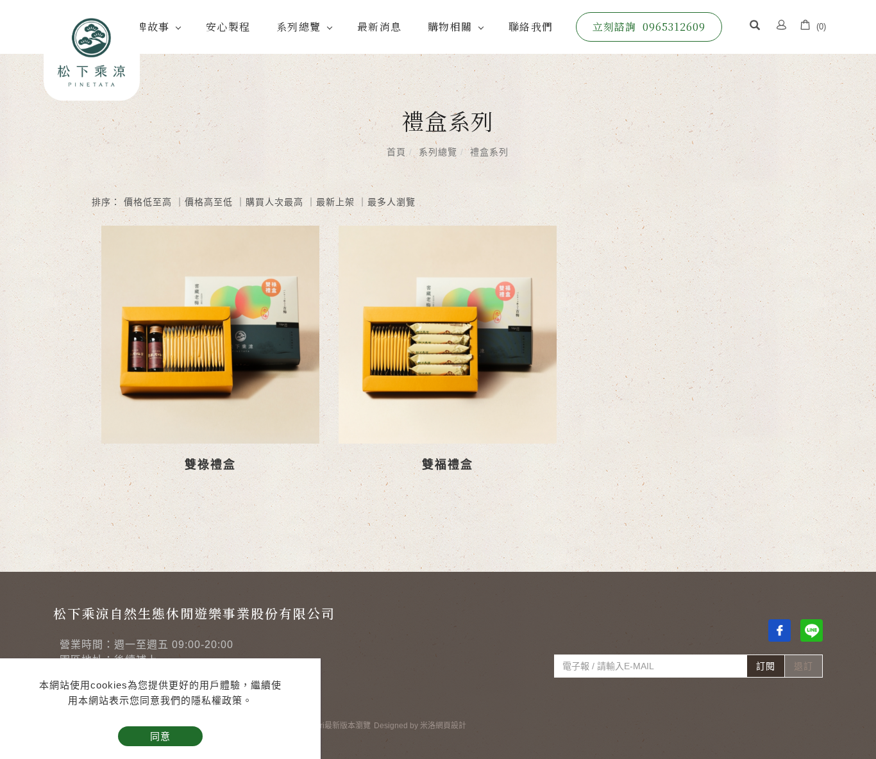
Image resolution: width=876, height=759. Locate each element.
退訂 (803, 666)
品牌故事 (147, 26)
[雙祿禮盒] (210, 335)
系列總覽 (298, 26)
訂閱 (765, 666)
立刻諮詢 (649, 26)
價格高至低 (209, 202)
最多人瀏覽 (391, 202)
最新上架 (335, 202)
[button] (754, 27)
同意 (160, 736)
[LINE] (811, 630)
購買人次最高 (274, 202)
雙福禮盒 (447, 464)
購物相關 (450, 26)
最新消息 (379, 26)
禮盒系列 (489, 152)
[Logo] (91, 51)
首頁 (396, 152)
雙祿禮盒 (210, 464)
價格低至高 (148, 202)
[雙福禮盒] (448, 335)
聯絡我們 (531, 26)
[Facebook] (779, 630)
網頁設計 (450, 725)
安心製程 (228, 26)
